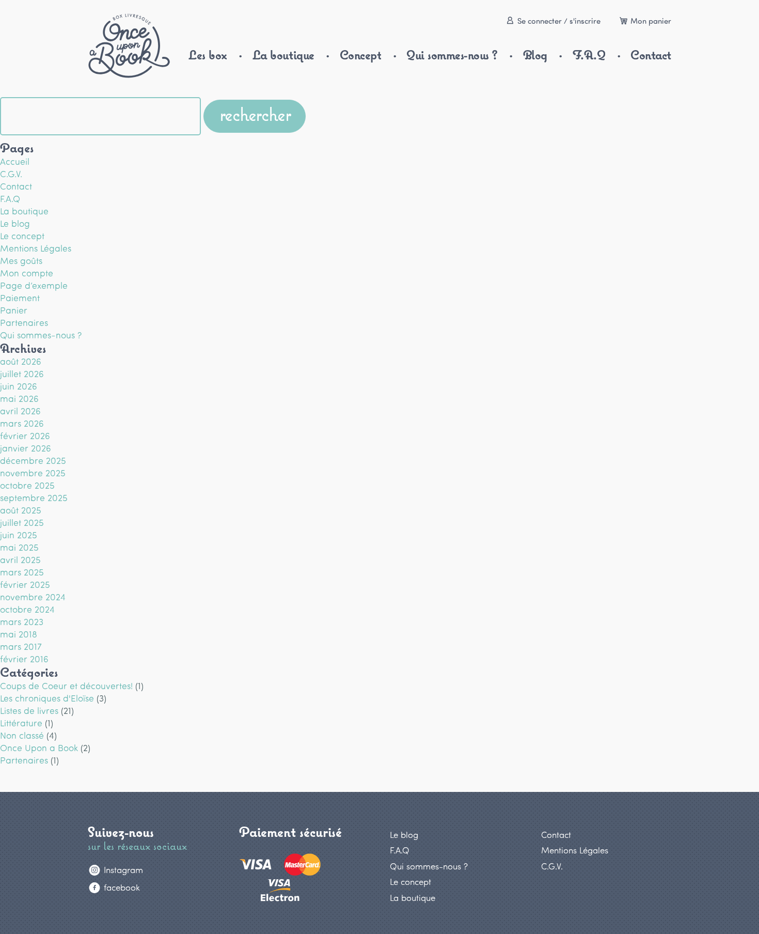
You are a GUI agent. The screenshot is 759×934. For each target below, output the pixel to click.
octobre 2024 (27, 609)
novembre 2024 (33, 596)
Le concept (22, 235)
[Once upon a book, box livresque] (129, 46)
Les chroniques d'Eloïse (47, 698)
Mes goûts (21, 260)
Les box (207, 55)
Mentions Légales (35, 248)
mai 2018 (18, 634)
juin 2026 (18, 386)
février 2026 (25, 435)
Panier (13, 310)
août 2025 (20, 510)
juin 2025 (18, 534)
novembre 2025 (33, 472)
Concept (361, 55)
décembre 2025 (33, 460)
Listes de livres (29, 710)
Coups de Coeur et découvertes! (66, 685)
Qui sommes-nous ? (452, 55)
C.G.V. (11, 173)
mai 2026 (19, 398)
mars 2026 (22, 423)
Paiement (20, 297)
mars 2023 (21, 621)
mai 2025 (19, 547)
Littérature (21, 723)
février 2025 (25, 584)
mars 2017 (21, 646)
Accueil (14, 161)
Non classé (22, 735)
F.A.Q (589, 55)
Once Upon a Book (39, 747)
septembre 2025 (34, 497)
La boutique (283, 55)
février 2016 (24, 658)
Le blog (15, 223)
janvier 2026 (25, 448)
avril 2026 (20, 410)
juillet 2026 (22, 373)
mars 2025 (22, 572)
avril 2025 (20, 559)
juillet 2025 (22, 522)
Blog (535, 55)
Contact (650, 55)
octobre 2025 (27, 485)
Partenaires (24, 322)
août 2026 (20, 361)
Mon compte (26, 273)
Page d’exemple (34, 285)
